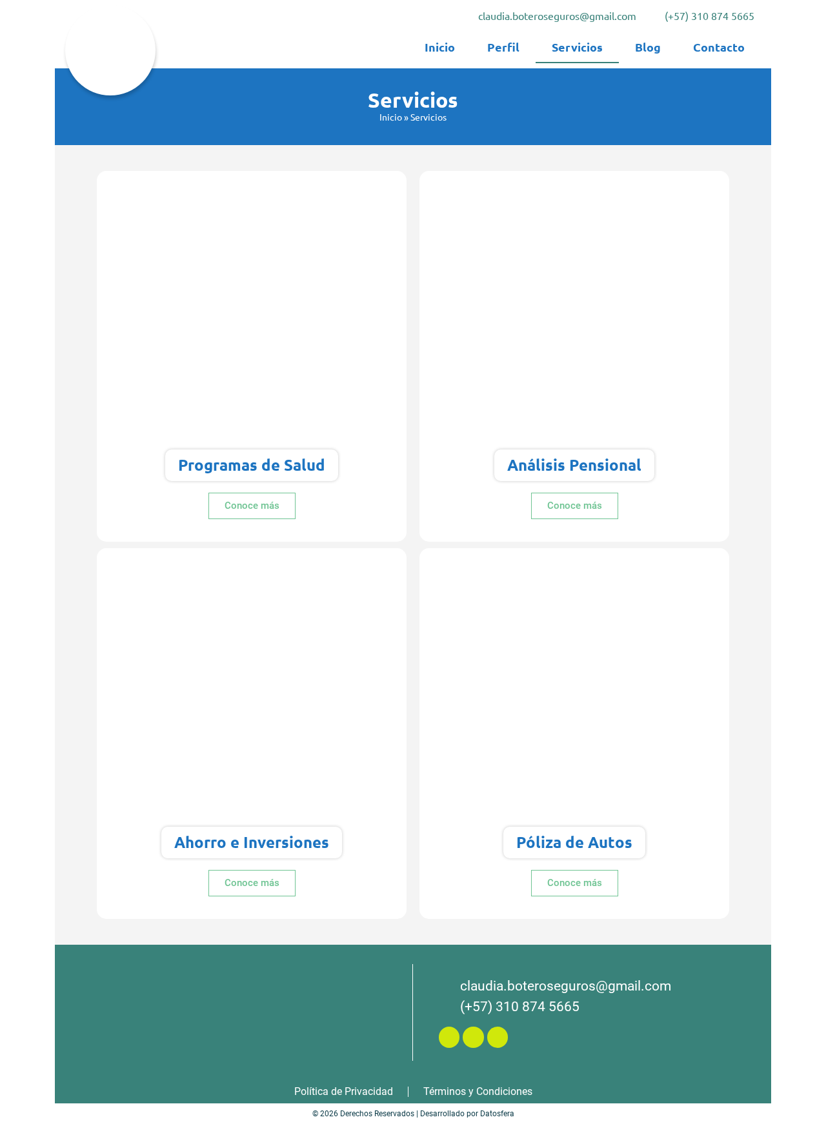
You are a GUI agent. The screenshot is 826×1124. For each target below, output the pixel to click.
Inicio (390, 117)
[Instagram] (473, 1037)
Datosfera (497, 1114)
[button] (252, 506)
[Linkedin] (497, 1037)
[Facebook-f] (449, 1037)
